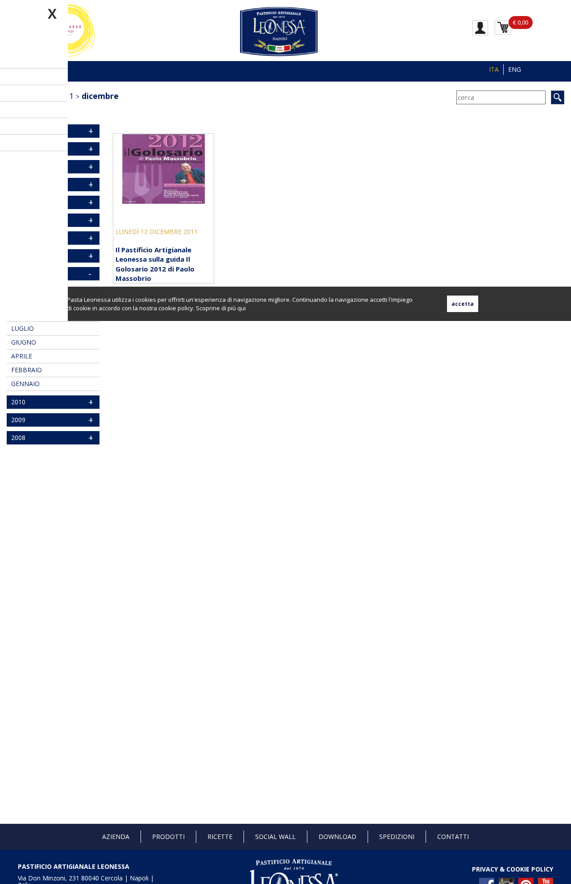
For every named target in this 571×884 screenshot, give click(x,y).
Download (337, 836)
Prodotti (168, 836)
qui (241, 308)
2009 (18, 419)
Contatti (453, 836)
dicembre (100, 95)
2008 (18, 437)
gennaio (25, 383)
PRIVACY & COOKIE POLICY (512, 869)
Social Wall (275, 836)
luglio (22, 328)
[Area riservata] (480, 27)
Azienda (115, 836)
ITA (494, 69)
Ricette (219, 836)
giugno (23, 342)
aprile (21, 356)
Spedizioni (396, 836)
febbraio (26, 370)
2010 (18, 402)
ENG (514, 69)
